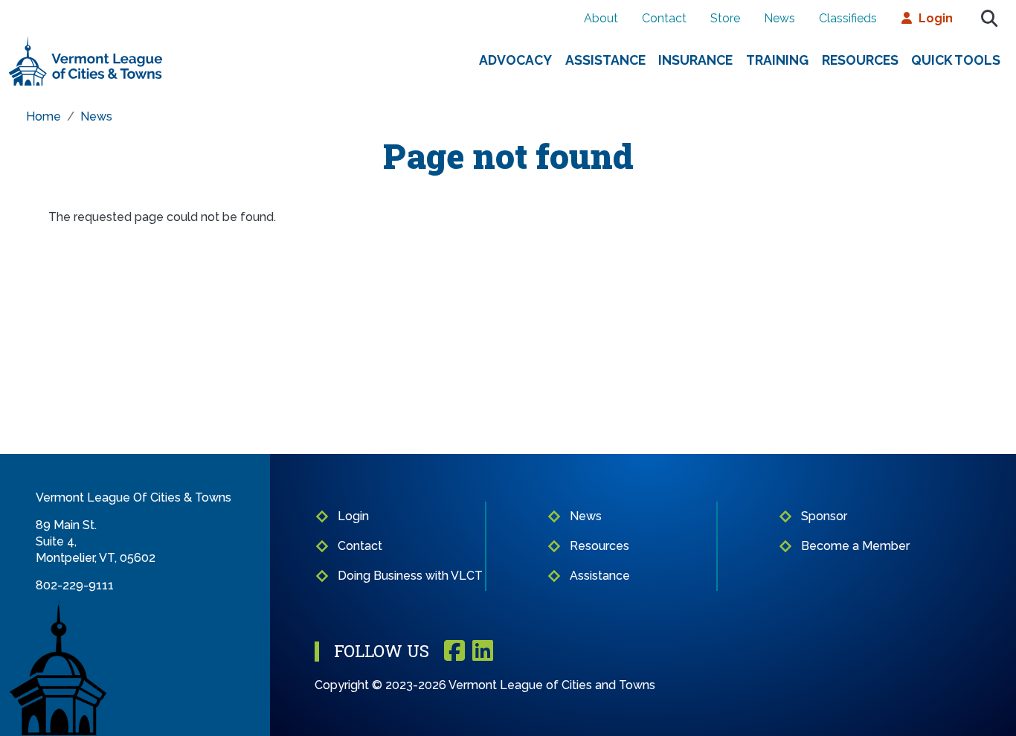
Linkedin (482, 652)
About (601, 18)
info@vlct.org (72, 602)
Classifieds (848, 18)
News (779, 18)
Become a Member (855, 546)
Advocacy (515, 60)
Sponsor (824, 516)
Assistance (605, 60)
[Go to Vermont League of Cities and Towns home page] (86, 42)
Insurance (695, 60)
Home (43, 116)
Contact (664, 18)
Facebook (454, 652)
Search (989, 18)
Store (725, 18)
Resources (860, 60)
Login (936, 18)
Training (777, 60)
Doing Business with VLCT (410, 576)
